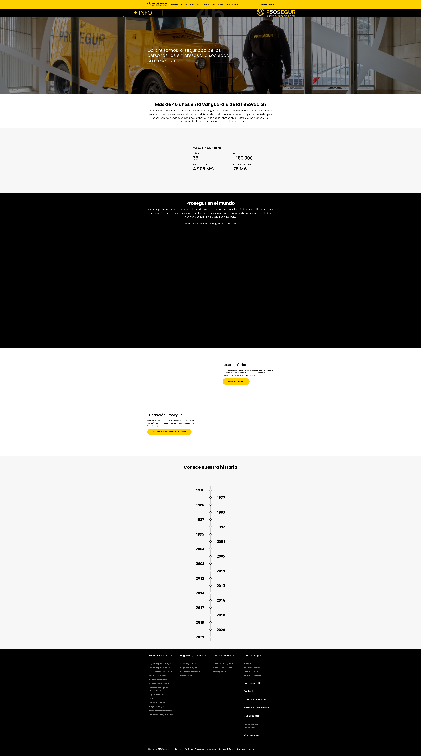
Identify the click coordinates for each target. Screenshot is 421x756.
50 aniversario (251, 735)
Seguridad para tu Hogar (160, 663)
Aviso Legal (212, 749)
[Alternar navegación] (254, 4)
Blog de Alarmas (250, 724)
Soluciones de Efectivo (190, 671)
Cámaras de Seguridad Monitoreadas (159, 689)
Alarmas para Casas (158, 679)
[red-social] (260, 749)
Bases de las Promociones (160, 710)
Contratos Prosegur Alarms (161, 714)
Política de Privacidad (194, 749)
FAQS (151, 698)
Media (251, 749)
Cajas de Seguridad (157, 694)
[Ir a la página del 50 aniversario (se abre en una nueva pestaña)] (210, 13)
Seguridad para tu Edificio (160, 667)
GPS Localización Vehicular (160, 671)
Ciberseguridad (219, 671)
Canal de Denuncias (237, 749)
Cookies (222, 749)
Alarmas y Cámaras (189, 663)
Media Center (251, 715)
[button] (174, 4)
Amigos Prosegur (156, 706)
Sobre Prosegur (252, 655)
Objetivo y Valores (251, 667)
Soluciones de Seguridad (223, 663)
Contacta (249, 691)
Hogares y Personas (160, 655)
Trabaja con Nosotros (256, 699)
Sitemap (179, 749)
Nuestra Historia (250, 671)
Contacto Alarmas (157, 702)
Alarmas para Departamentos (162, 684)
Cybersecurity (186, 676)
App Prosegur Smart (158, 676)
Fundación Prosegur (252, 676)
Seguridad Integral (188, 667)
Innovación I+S (251, 683)
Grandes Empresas (223, 655)
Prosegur (247, 663)
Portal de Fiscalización (256, 707)
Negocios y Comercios (193, 655)
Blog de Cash (249, 728)
